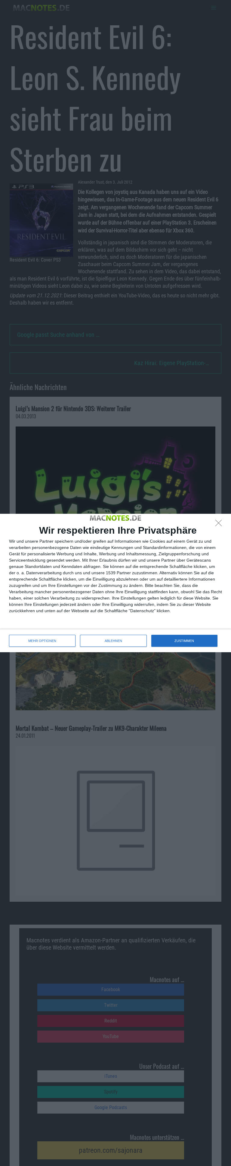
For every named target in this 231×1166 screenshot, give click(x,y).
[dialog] (115, 583)
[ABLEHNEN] (220, 524)
